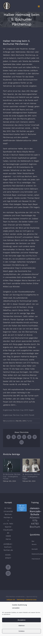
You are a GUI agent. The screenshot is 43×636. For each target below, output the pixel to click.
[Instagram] (8, 573)
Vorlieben (21, 631)
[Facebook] (8, 567)
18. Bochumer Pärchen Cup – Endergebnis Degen (31, 465)
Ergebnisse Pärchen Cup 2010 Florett (18, 415)
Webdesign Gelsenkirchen (27, 600)
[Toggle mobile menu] (39, 6)
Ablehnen (21, 625)
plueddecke (10, 421)
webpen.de (10, 600)
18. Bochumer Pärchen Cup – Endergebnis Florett (12, 465)
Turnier (29, 421)
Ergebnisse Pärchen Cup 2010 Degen (18, 410)
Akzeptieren (21, 620)
